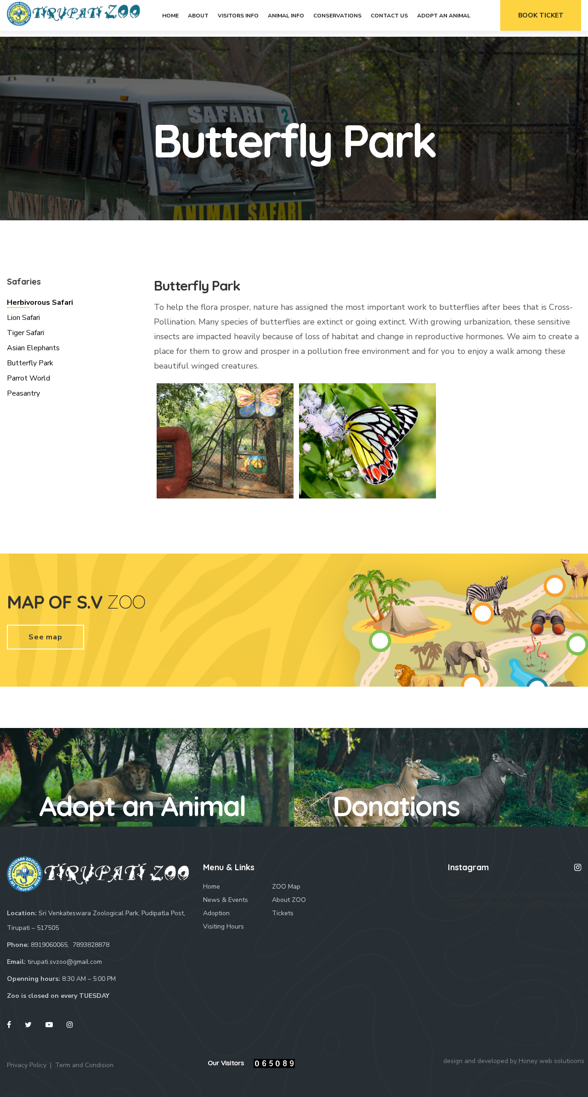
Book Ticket (541, 15)
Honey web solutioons (551, 1061)
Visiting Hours (223, 926)
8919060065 (49, 944)
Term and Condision (84, 1065)
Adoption (216, 913)
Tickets (283, 913)
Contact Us (389, 15)
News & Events (225, 900)
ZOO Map (286, 886)
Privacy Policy (26, 1065)
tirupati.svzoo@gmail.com (65, 961)
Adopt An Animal (443, 15)
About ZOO (289, 900)
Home (170, 15)
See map (45, 637)
